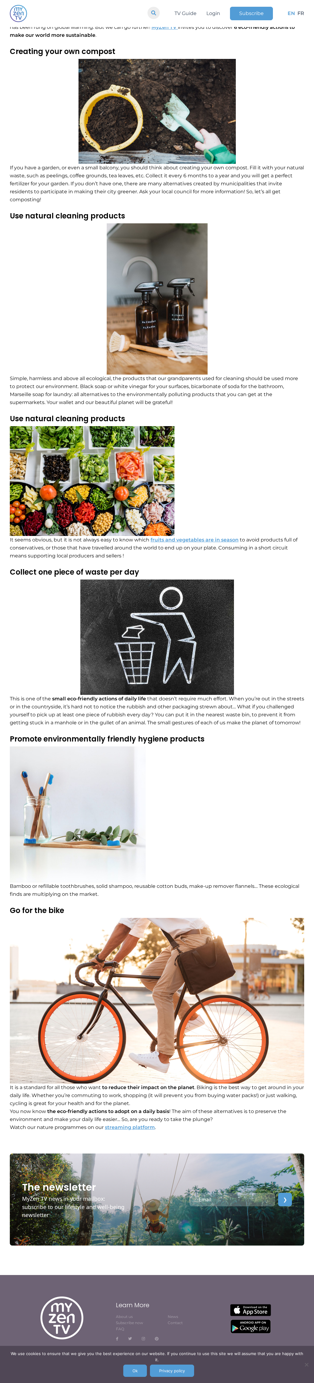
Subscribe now (129, 1322)
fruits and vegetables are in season (195, 540)
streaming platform (130, 1127)
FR (300, 13)
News (173, 1316)
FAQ (120, 1329)
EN (291, 13)
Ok (135, 1370)
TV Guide (185, 13)
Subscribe (251, 13)
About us (124, 1316)
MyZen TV (164, 27)
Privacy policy (172, 1370)
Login (213, 13)
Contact (175, 1322)
